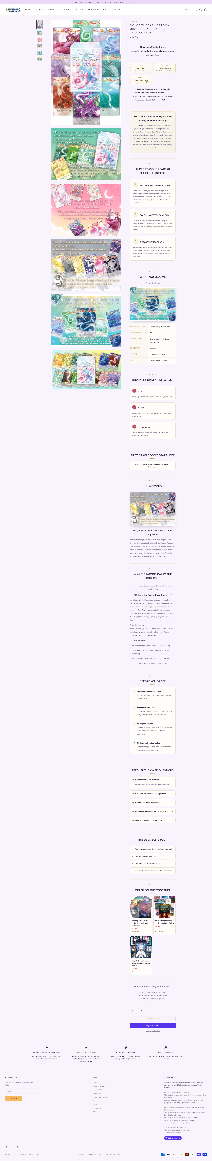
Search (95, 1082)
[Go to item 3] (39, 39)
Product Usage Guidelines (101, 1097)
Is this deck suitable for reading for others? (151, 811)
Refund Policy (97, 1093)
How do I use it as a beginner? (147, 802)
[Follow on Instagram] (18, 1146)
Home (27, 9)
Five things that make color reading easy (151, 465)
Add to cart (153, 1019)
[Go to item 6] (39, 59)
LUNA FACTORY (136, 21)
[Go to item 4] (39, 46)
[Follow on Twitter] (12, 1146)
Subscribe (14, 1098)
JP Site (106, 9)
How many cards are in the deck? (148, 779)
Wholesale (93, 9)
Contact (79, 9)
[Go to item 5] (39, 53)
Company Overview (99, 1086)
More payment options (153, 1031)
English (32, 1154)
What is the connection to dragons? (149, 820)
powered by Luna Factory (109, 1154)
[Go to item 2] (39, 33)
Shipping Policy (98, 1090)
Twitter (67, 9)
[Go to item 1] (39, 24)
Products (39, 9)
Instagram (53, 9)
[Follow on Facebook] (6, 1146)
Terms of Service (98, 1108)
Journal (117, 9)
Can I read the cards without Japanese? (150, 794)
